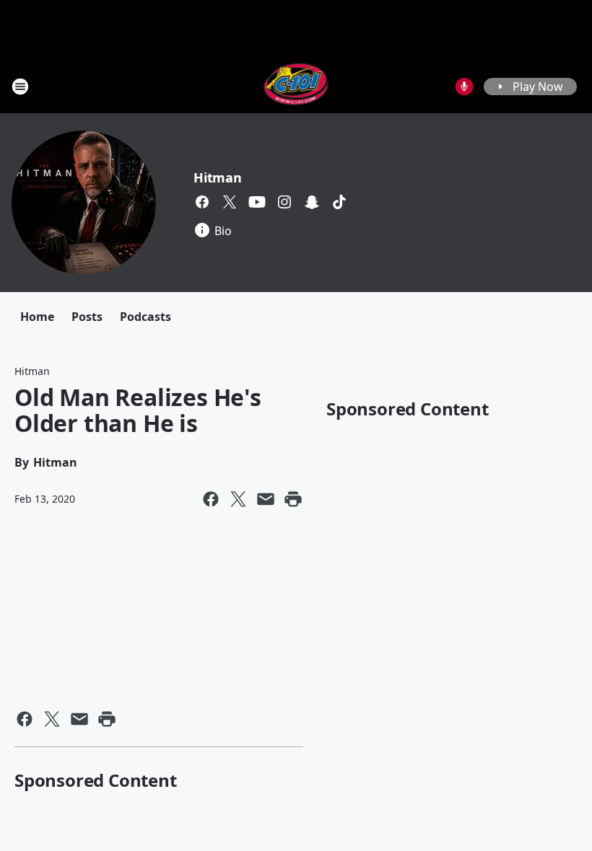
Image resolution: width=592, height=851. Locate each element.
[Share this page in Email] (266, 499)
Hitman (217, 177)
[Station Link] (296, 86)
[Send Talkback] (464, 86)
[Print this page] (293, 499)
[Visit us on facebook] (202, 202)
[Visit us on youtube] (257, 202)
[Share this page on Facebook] (211, 499)
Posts (87, 317)
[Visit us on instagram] (284, 202)
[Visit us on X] (229, 202)
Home (37, 317)
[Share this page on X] (238, 499)
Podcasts (145, 317)
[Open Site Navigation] (20, 86)
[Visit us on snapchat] (312, 202)
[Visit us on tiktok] (339, 202)
